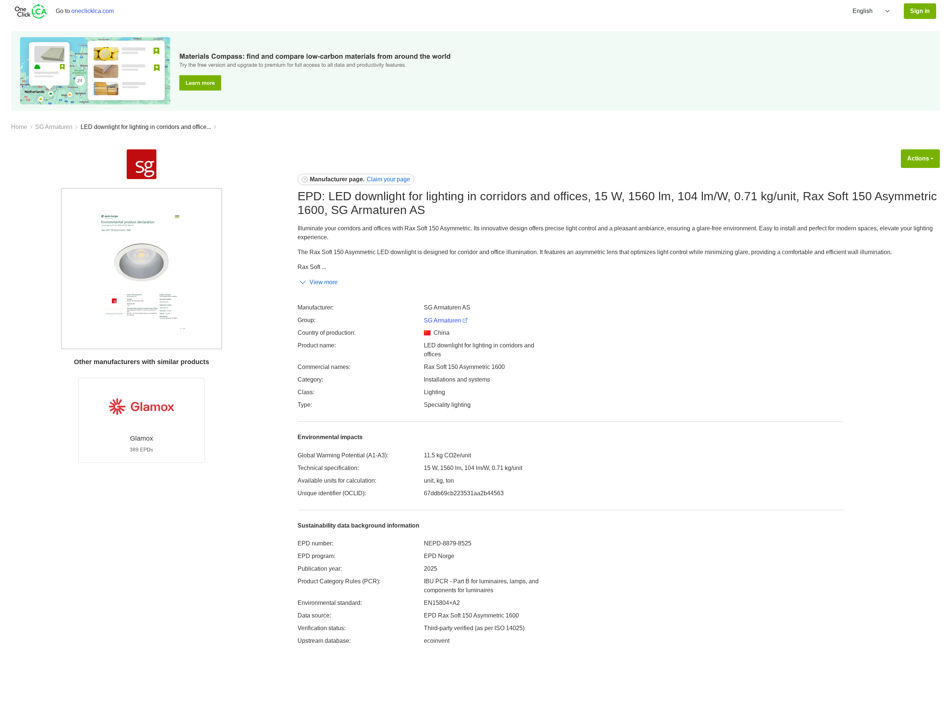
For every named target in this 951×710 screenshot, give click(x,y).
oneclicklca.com (92, 11)
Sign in (920, 11)
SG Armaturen (53, 127)
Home (19, 127)
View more (323, 282)
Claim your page (388, 179)
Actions (918, 158)
